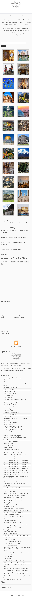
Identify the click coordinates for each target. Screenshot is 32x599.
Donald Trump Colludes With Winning (16, 572)
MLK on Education (9, 451)
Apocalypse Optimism (10, 520)
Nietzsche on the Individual (12, 551)
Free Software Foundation (12, 514)
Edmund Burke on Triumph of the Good (16, 510)
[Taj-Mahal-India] (23, 55)
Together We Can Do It (11, 474)
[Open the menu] (29, 11)
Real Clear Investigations (11, 505)
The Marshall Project (10, 482)
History (21, 261)
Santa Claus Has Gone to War (13, 497)
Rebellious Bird (8, 397)
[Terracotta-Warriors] (23, 125)
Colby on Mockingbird (11, 382)
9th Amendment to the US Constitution (16, 457)
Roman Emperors (9, 434)
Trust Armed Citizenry (11, 532)
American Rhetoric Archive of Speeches (16, 418)
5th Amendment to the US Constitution (16, 464)
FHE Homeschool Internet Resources (15, 524)
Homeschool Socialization (12, 449)
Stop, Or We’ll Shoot (10, 533)
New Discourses (9, 380)
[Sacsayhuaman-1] (8, 196)
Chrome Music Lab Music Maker (14, 560)
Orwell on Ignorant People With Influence (17, 403)
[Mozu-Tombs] (23, 167)
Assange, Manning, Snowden (13, 499)
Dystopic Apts (8, 416)
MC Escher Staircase (10, 545)
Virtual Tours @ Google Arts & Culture (16, 493)
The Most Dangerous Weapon (13, 512)
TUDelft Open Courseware (12, 580)
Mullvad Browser (9, 389)
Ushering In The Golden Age (13, 378)
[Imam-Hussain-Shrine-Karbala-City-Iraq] (8, 55)
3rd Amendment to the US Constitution (16, 468)
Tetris (6, 518)
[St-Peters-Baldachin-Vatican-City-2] (23, 69)
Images (13, 261)
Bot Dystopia (8, 559)
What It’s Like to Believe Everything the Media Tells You (15, 477)
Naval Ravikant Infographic (12, 436)
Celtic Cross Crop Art (10, 393)
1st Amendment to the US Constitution (16, 472)
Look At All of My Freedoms (12, 428)
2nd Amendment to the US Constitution (16, 470)
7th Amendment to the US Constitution (16, 461)
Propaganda (26, 261)
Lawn (5, 489)
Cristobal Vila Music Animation (13, 501)
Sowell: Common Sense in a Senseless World (15, 385)
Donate (3, 249)
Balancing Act (8, 447)
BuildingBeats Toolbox (11, 405)
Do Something (8, 445)
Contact (9, 242)
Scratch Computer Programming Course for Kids (17, 577)
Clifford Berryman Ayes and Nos (14, 516)
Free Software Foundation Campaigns (15, 453)
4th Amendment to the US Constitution (16, 466)
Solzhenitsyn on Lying (11, 387)
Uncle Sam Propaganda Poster (13, 522)
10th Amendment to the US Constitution (16, 455)
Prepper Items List (9, 395)
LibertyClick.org (14, 595)
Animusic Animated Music (12, 487)
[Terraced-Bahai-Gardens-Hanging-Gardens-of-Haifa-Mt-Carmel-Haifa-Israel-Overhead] (8, 154)
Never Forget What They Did (13, 426)
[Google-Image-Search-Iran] (23, 196)
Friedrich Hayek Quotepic (12, 480)
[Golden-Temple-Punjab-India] (23, 210)
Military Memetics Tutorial (12, 503)
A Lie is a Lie (8, 537)
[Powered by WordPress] (23, 595)
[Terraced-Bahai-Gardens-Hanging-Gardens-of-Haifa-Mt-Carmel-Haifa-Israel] (8, 111)
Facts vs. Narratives (10, 491)
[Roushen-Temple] (8, 210)
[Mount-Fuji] (23, 154)
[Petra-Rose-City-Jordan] (8, 97)
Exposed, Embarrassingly (11, 412)
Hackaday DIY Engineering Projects (15, 430)
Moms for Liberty (9, 507)
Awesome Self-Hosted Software (14, 509)
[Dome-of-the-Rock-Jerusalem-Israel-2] (8, 139)
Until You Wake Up (10, 526)
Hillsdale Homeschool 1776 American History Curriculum (15, 529)
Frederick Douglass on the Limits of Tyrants (14, 565)
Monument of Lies (9, 391)
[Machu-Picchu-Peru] (23, 97)
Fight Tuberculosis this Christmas (14, 562)
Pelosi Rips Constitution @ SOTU (14, 574)
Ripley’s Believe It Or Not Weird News (16, 570)
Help (7, 237)
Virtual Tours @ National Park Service (16, 568)
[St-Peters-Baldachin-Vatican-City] (8, 168)
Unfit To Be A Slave (10, 414)
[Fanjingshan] (23, 182)
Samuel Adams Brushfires (12, 549)
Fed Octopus (8, 557)
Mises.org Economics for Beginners (15, 399)
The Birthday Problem (10, 422)
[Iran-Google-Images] (23, 111)
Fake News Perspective (11, 555)
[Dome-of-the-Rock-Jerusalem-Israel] (8, 182)
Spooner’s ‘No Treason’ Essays (13, 407)
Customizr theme (19, 597)
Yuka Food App (8, 443)
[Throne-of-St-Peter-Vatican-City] (23, 83)
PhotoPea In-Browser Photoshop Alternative (14, 484)
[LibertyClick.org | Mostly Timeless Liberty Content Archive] (16, 4)
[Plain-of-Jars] (8, 69)
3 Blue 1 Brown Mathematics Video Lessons (14, 438)
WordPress (7, 420)
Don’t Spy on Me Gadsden (12, 543)
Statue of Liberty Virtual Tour (13, 541)
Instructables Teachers (11, 441)
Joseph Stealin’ (8, 424)
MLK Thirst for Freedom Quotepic (14, 495)
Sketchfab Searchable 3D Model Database (17, 547)
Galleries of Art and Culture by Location (16, 535)
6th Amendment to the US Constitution (16, 462)
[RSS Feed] (16, 342)
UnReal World (8, 411)
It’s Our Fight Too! (10, 409)
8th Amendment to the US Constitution (16, 459)
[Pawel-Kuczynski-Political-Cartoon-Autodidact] (8, 83)
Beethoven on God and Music (13, 401)
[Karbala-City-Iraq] (8, 125)
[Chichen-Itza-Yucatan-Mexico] (23, 139)
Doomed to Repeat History (12, 432)
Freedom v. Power (9, 539)
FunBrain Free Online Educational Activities (17, 553)
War (2, 263)
